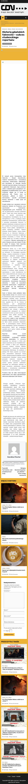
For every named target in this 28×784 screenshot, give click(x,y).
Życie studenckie (19, 29)
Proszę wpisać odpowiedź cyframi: (13, 628)
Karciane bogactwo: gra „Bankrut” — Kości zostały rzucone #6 (20, 471)
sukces (22, 463)
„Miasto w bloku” (9, 462)
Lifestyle (13, 29)
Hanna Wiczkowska (14, 511)
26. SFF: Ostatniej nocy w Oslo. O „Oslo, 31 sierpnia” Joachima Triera (13, 668)
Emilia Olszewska (14, 574)
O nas (9, 776)
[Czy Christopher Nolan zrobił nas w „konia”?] (14, 493)
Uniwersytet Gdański (9, 465)
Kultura (9, 505)
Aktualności (4, 29)
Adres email (7, 616)
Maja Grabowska (13, 672)
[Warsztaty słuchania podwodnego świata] (14, 525)
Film (7, 505)
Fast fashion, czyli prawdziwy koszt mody (7, 470)
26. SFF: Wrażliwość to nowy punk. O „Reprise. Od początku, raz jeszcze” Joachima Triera (13, 732)
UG (3, 465)
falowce (21, 462)
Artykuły (9, 29)
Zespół (13, 776)
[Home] (3, 18)
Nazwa (6, 610)
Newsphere (23, 780)
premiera (13, 463)
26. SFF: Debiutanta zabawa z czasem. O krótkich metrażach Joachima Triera (11, 766)
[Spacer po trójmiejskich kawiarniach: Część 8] (14, 556)
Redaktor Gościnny (14, 542)
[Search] (26, 17)
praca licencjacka (6, 463)
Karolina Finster (13, 46)
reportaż (18, 463)
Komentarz (7, 591)
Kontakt (18, 776)
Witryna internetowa (9, 622)
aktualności (16, 462)
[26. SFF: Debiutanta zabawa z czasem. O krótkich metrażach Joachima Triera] (14, 750)
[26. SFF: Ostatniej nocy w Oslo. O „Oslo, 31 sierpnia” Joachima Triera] (14, 654)
